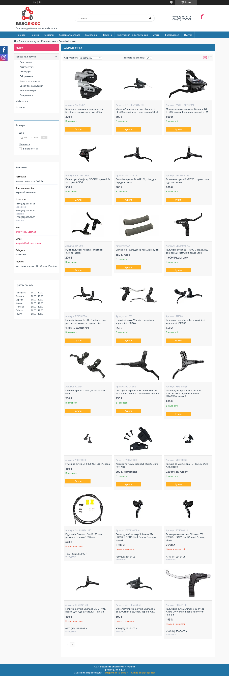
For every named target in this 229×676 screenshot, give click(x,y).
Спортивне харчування (31, 86)
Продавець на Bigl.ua (114, 669)
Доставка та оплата (69, 35)
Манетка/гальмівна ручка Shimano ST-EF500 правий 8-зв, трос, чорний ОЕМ (187, 110)
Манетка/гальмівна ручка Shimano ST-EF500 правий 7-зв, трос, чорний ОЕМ (137, 110)
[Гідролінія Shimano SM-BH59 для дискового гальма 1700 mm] (87, 509)
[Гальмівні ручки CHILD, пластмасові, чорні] (87, 365)
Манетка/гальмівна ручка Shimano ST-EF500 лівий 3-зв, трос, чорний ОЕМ (137, 610)
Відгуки (188, 35)
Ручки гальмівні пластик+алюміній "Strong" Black (84, 251)
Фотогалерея (172, 35)
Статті (156, 35)
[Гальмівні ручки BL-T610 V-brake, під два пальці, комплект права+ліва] (87, 295)
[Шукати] (150, 18)
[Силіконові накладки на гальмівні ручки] (138, 224)
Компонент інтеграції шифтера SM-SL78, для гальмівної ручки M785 (84, 110)
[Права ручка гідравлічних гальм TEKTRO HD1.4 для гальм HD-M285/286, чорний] (188, 365)
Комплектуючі (48, 41)
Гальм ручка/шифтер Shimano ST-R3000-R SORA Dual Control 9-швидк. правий (136, 537)
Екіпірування (26, 76)
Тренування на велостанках (132, 35)
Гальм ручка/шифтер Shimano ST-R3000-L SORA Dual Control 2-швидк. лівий (186, 537)
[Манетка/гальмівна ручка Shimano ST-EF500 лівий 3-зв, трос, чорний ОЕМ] (138, 583)
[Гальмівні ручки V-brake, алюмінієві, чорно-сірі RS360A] (188, 295)
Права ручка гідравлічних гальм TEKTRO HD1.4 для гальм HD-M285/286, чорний (183, 393)
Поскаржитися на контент (116, 673)
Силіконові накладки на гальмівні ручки (137, 249)
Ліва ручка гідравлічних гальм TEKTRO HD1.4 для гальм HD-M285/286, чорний (137, 392)
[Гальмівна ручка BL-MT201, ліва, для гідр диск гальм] (138, 154)
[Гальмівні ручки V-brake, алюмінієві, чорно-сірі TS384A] (138, 295)
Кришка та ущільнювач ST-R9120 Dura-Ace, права (187, 465)
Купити (77, 129)
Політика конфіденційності (142, 673)
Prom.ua (131, 666)
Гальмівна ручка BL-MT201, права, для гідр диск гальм (187, 181)
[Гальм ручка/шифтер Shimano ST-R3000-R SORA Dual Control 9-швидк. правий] (138, 509)
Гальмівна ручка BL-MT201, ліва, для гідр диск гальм (136, 181)
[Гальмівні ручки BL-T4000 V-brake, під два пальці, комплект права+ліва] (188, 224)
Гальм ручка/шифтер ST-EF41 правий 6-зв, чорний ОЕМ (87, 181)
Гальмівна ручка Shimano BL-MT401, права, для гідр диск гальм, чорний (85, 610)
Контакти (49, 35)
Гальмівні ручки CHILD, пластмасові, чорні (85, 392)
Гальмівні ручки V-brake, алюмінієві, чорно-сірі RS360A (185, 321)
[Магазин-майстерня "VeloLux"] (28, 15)
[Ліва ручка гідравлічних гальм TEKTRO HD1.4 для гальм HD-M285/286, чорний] (138, 365)
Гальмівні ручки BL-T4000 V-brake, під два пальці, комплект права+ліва (187, 251)
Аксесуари (25, 71)
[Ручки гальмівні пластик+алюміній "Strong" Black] (87, 224)
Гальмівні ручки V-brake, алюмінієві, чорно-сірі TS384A (135, 321)
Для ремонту (26, 95)
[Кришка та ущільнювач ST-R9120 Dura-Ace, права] (188, 438)
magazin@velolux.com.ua (28, 243)
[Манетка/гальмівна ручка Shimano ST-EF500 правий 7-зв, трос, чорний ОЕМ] (138, 84)
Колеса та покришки (30, 81)
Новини (35, 35)
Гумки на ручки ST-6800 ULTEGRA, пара (87, 464)
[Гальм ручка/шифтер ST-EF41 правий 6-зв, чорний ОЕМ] (87, 154)
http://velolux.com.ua (26, 232)
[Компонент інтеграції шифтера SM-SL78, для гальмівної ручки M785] (87, 84)
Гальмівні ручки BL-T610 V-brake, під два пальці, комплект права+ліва (85, 321)
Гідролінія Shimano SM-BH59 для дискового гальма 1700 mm (83, 536)
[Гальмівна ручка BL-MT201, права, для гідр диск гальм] (188, 154)
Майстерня (91, 35)
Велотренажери (28, 90)
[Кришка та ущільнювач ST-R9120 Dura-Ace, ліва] (138, 438)
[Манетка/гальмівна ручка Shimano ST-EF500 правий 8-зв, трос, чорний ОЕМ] (188, 84)
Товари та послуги (29, 41)
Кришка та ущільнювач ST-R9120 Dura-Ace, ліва (137, 465)
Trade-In (107, 35)
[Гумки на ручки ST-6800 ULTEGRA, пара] (87, 438)
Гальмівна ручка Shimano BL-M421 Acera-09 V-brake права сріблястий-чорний (185, 611)
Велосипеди (26, 62)
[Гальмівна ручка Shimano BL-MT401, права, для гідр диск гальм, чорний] (87, 583)
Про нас (20, 35)
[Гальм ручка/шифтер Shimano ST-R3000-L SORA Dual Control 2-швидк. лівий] (188, 509)
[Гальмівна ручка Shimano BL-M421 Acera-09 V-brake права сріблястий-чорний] (188, 583)
